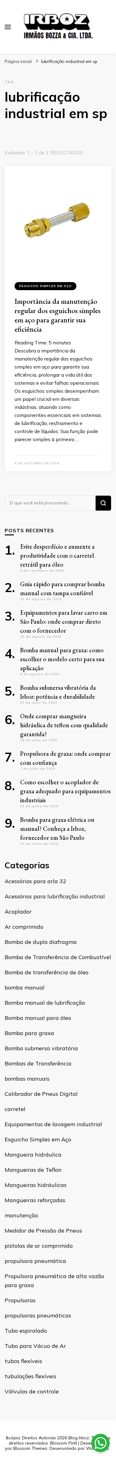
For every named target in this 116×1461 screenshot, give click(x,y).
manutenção (21, 1215)
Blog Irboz (78, 1438)
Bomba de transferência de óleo (46, 972)
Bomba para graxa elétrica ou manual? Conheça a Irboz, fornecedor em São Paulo (57, 829)
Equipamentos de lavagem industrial (53, 1124)
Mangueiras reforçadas (35, 1200)
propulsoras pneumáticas (38, 1315)
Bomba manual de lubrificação (45, 1002)
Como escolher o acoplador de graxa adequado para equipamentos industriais (65, 791)
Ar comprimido (24, 926)
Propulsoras (20, 1300)
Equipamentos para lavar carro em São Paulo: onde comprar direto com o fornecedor (63, 622)
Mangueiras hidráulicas (36, 1185)
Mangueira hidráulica (33, 1154)
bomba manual (25, 987)
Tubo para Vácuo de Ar (35, 1345)
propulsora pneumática (35, 1260)
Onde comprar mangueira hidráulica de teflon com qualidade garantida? (64, 725)
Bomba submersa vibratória (41, 1048)
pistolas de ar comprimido (39, 1245)
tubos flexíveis (23, 1361)
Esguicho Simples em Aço (45, 286)
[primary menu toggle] (8, 27)
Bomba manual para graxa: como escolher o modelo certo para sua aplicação (62, 659)
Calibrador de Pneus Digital (41, 1093)
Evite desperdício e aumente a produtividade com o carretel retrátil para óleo (57, 555)
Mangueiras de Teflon (33, 1169)
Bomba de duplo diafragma (41, 941)
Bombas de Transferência (38, 1063)
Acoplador (18, 911)
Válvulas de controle (32, 1391)
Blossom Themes (30, 1448)
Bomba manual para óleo (38, 1017)
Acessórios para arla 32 (35, 881)
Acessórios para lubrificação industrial (55, 896)
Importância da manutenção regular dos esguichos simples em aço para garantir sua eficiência (58, 315)
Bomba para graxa (29, 1033)
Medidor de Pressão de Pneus (43, 1230)
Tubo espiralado (26, 1330)
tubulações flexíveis (30, 1376)
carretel (15, 1109)
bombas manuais (27, 1078)
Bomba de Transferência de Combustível (58, 957)
